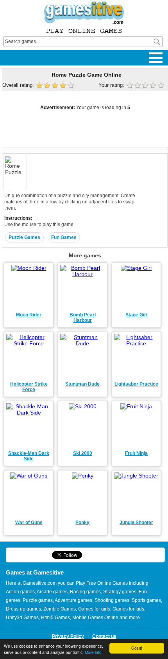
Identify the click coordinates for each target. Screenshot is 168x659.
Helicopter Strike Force (29, 386)
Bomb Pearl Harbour (83, 317)
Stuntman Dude (82, 384)
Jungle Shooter (136, 522)
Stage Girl (136, 315)
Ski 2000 (82, 453)
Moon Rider (28, 315)
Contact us (104, 636)
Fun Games (64, 237)
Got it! (136, 648)
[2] (138, 86)
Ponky (82, 522)
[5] (162, 86)
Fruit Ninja (136, 453)
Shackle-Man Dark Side (28, 456)
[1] (130, 86)
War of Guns (29, 522)
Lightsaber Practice (136, 384)
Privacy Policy (68, 636)
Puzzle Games (24, 237)
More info (93, 652)
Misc (11, 52)
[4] (154, 86)
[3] (146, 86)
